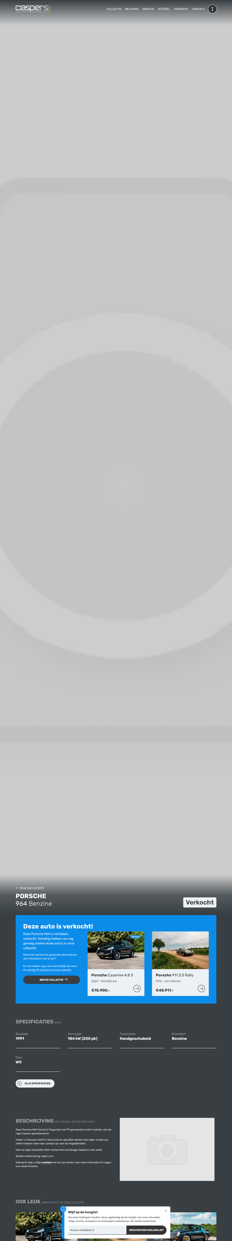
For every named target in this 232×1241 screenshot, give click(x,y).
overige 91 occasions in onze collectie (49, 969)
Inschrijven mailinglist (146, 1230)
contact (46, 1162)
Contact (198, 9)
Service (148, 9)
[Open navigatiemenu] (212, 9)
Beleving (132, 9)
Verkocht (181, 9)
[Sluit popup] (166, 1210)
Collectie (114, 9)
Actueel (164, 9)
